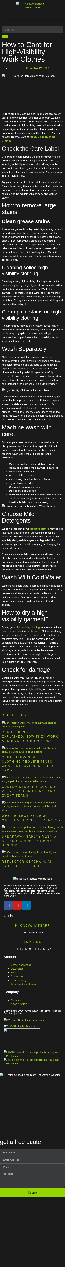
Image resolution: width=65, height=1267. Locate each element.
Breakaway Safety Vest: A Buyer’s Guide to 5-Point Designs (29, 841)
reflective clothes (39, 528)
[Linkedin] (26, 905)
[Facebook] (8, 905)
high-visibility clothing (28, 627)
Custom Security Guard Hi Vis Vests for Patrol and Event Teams (30, 791)
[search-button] (5, 36)
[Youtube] (17, 905)
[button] (32, 20)
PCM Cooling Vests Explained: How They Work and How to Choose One (30, 736)
